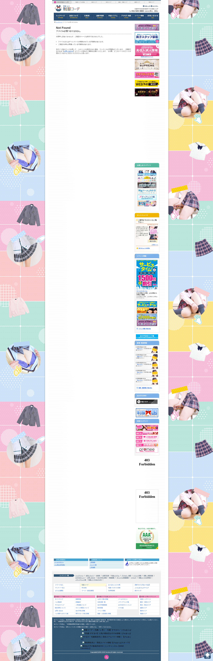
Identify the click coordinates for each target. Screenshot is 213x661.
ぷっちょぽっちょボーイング (142, 588)
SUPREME (111, 590)
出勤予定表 (105, 575)
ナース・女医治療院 (88, 590)
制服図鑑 (111, 578)
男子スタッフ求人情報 (82, 613)
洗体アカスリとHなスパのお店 (142, 585)
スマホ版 (121, 608)
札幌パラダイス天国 (114, 588)
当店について (90, 575)
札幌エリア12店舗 (80, 2)
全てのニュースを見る (144, 248)
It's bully (84, 588)
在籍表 (98, 575)
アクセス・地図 (126, 575)
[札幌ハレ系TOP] (106, 657)
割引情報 (100, 608)
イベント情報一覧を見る (145, 328)
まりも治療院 (59, 590)
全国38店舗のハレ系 (62, 2)
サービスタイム (141, 291)
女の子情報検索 (102, 605)
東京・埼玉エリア (145, 605)
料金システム (115, 575)
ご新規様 (92, 562)
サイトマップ (59, 599)
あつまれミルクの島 (114, 585)
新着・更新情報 (148, 575)
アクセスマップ (59, 605)
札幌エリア (143, 613)
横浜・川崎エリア (122, 2)
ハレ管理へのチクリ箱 (61, 613)
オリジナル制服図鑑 (123, 578)
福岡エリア (137, 2)
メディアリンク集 (80, 580)
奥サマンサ (138, 590)
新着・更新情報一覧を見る (145, 387)
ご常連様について (81, 605)
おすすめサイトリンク (125, 605)
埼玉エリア (108, 2)
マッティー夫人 (60, 588)
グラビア (133, 578)
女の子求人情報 (102, 578)
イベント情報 (137, 575)
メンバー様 (93, 565)
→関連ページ (154, 244)
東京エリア (94, 2)
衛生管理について (60, 608)
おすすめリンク (80, 578)
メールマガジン (59, 562)
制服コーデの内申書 (145, 578)
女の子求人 (155, 6)
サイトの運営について (82, 608)
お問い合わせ (68, 51)
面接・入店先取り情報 (104, 613)
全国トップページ (145, 599)
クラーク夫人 (59, 585)
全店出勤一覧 (102, 602)
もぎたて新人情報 (103, 599)
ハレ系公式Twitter (59, 565)
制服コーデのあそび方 (95, 580)
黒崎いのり (140, 348)
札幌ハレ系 (147, 6)
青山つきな (140, 364)
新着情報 (78, 599)
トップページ (59, 22)
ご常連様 (92, 567)
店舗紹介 (78, 602)
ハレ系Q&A (58, 602)
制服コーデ (85, 585)
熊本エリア (151, 2)
